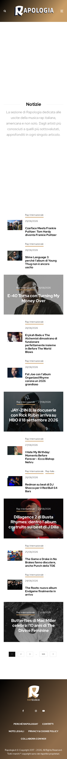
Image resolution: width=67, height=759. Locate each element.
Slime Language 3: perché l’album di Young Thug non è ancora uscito (41, 262)
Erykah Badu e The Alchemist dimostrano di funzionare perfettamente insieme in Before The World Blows (41, 343)
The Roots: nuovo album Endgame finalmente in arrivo (41, 591)
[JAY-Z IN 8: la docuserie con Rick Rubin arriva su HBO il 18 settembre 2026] (33, 412)
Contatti (47, 723)
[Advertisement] (33, 62)
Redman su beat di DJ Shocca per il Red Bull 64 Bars (41, 488)
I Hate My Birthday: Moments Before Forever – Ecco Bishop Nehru (39, 457)
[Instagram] (36, 711)
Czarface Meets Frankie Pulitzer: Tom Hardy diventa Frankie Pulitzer (41, 232)
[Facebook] (23, 711)
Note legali (16, 731)
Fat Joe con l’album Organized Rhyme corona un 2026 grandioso (38, 379)
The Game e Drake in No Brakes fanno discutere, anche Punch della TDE (41, 562)
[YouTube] (43, 711)
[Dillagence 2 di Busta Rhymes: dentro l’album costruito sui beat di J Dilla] (33, 518)
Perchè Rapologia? (26, 723)
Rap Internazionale (34, 214)
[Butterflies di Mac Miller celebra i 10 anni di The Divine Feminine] (33, 622)
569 (43, 654)
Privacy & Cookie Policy (43, 731)
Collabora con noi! (33, 738)
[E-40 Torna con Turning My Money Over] (33, 295)
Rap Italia (49, 471)
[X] (29, 710)
